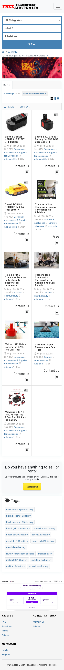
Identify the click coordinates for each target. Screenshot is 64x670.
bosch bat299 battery (17, 534)
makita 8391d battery (16, 560)
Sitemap (37, 626)
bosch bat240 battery (44, 528)
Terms (5, 630)
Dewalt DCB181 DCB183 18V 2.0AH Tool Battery (15, 207)
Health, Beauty (11, 295)
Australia (13, 52)
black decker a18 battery (18, 515)
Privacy (5, 635)
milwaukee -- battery (38, 566)
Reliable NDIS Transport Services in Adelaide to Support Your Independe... (16, 280)
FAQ (4, 621)
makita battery (45, 553)
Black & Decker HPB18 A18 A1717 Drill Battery (14, 139)
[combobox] (32, 20)
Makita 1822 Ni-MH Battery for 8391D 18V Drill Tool (15, 347)
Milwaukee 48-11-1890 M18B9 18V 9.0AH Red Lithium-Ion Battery (15, 416)
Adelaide (8, 299)
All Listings (7, 85)
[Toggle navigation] (57, 6)
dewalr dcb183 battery (43, 541)
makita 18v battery (15, 566)
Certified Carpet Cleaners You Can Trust (45, 347)
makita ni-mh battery (41, 560)
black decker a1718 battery (19, 522)
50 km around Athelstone (33, 94)
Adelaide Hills (11, 159)
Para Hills (52, 226)
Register (6, 654)
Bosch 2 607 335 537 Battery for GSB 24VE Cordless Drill (46, 139)
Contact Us (38, 621)
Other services (41, 360)
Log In (5, 650)
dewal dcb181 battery (17, 541)
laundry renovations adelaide (20, 553)
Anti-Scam (7, 626)
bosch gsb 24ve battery (18, 528)
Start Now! (32, 486)
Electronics (19, 149)
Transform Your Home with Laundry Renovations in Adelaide (45, 208)
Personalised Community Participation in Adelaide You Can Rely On (45, 280)
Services (18, 292)
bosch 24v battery (41, 534)
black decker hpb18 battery (19, 509)
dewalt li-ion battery (15, 547)
